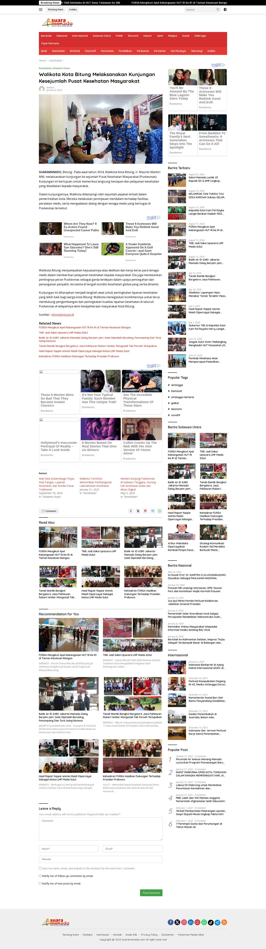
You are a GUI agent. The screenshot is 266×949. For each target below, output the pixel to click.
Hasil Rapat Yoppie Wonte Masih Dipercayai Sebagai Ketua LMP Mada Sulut (84, 351)
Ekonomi (133, 35)
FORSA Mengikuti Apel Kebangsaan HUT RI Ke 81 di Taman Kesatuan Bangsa (127, 2)
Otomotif (90, 51)
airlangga (177, 385)
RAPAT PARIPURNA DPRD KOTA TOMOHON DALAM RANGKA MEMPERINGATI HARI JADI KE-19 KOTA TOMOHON (201, 774)
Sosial (185, 35)
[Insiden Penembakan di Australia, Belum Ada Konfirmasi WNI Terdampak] (177, 716)
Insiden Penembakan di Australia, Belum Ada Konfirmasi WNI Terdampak (205, 715)
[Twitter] (177, 922)
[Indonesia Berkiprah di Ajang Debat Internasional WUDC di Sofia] (177, 667)
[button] (218, 9)
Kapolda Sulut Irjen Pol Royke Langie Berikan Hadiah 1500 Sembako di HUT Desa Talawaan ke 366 (206, 212)
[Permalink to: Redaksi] (42, 88)
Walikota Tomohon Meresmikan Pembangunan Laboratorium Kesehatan (96, 482)
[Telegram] (217, 923)
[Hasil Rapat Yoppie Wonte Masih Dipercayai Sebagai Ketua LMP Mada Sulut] (101, 576)
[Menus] (41, 10)
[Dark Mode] (225, 10)
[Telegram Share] (152, 511)
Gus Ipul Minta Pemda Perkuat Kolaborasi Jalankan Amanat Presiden (193, 602)
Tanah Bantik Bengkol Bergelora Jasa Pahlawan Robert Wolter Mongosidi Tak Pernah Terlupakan (98, 346)
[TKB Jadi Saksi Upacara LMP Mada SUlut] (101, 537)
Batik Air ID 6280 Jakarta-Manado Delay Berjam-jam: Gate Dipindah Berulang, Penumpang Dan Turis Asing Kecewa (100, 339)
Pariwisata (107, 51)
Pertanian (160, 51)
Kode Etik (131, 934)
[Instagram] (184, 922)
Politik (119, 35)
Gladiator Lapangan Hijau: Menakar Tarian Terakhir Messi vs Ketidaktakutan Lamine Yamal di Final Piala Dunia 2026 (207, 294)
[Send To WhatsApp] (159, 511)
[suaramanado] (57, 22)
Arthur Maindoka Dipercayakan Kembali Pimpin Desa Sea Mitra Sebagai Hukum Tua (180, 547)
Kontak (117, 934)
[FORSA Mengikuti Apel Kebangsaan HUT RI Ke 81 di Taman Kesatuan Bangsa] (58, 537)
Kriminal (75, 51)
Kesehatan (58, 51)
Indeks (73, 9)
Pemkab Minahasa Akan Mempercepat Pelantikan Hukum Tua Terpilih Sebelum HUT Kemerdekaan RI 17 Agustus (205, 360)
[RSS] (224, 922)
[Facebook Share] (131, 511)
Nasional (62, 35)
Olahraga (200, 35)
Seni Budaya (178, 51)
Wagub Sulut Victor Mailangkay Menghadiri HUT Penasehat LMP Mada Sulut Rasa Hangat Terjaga (208, 343)
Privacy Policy (149, 934)
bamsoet (176, 391)
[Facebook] (171, 922)
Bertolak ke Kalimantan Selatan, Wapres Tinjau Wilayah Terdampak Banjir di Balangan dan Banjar (196, 641)
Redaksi (50, 87)
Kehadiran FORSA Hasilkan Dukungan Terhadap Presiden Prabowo (79, 356)
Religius (172, 35)
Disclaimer (168, 934)
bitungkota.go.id (63, 315)
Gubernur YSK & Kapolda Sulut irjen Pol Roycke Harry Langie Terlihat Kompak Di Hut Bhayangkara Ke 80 (207, 327)
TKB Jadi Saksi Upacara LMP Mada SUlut (212, 2)
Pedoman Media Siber (191, 934)
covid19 (175, 415)
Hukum (147, 35)
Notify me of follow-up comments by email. (67, 876)
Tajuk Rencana (50, 43)
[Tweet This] (138, 511)
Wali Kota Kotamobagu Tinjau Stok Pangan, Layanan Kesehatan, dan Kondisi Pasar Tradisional (56, 484)
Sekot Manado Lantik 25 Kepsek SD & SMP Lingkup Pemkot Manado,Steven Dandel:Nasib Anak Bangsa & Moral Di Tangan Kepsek (206, 179)
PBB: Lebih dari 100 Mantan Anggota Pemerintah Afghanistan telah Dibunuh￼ (200, 799)
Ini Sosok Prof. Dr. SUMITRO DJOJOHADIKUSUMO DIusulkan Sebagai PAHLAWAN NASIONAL (197, 576)
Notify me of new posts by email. (61, 883)
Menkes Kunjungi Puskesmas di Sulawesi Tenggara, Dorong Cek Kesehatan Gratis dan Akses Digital (138, 484)
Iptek (44, 51)
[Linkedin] (191, 922)
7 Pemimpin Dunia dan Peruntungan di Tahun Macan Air (199, 825)
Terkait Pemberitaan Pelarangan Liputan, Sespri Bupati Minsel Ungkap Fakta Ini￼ (200, 812)
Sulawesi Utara (102, 35)
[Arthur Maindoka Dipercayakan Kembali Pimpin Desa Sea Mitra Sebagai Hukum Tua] (181, 532)
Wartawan (102, 934)
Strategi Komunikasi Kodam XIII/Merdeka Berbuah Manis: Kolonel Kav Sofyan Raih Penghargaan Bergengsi (212, 547)
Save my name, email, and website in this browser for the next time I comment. (88, 868)
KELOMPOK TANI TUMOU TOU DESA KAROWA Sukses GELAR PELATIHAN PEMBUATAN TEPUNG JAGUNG (206, 195)
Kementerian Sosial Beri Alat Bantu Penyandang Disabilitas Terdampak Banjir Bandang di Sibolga (207, 699)
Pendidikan (125, 51)
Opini (160, 35)
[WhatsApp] (204, 922)
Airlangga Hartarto (182, 397)
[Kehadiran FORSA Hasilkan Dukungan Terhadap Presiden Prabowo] (143, 576)
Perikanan (143, 51)
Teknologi (196, 51)
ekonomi (176, 409)
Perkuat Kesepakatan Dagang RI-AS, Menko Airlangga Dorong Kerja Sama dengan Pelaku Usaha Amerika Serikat (208, 683)
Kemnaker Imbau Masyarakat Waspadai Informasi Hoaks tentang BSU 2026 (192, 628)
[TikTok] (211, 923)
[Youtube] (197, 922)
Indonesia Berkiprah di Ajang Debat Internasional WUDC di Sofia (206, 666)
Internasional (80, 35)
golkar (175, 403)
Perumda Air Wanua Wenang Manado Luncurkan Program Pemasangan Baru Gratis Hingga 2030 (199, 761)
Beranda (46, 35)
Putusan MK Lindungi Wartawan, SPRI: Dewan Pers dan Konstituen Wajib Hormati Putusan (195, 589)
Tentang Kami (55, 9)
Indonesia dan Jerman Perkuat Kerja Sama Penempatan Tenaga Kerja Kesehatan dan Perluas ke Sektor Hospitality (207, 732)
